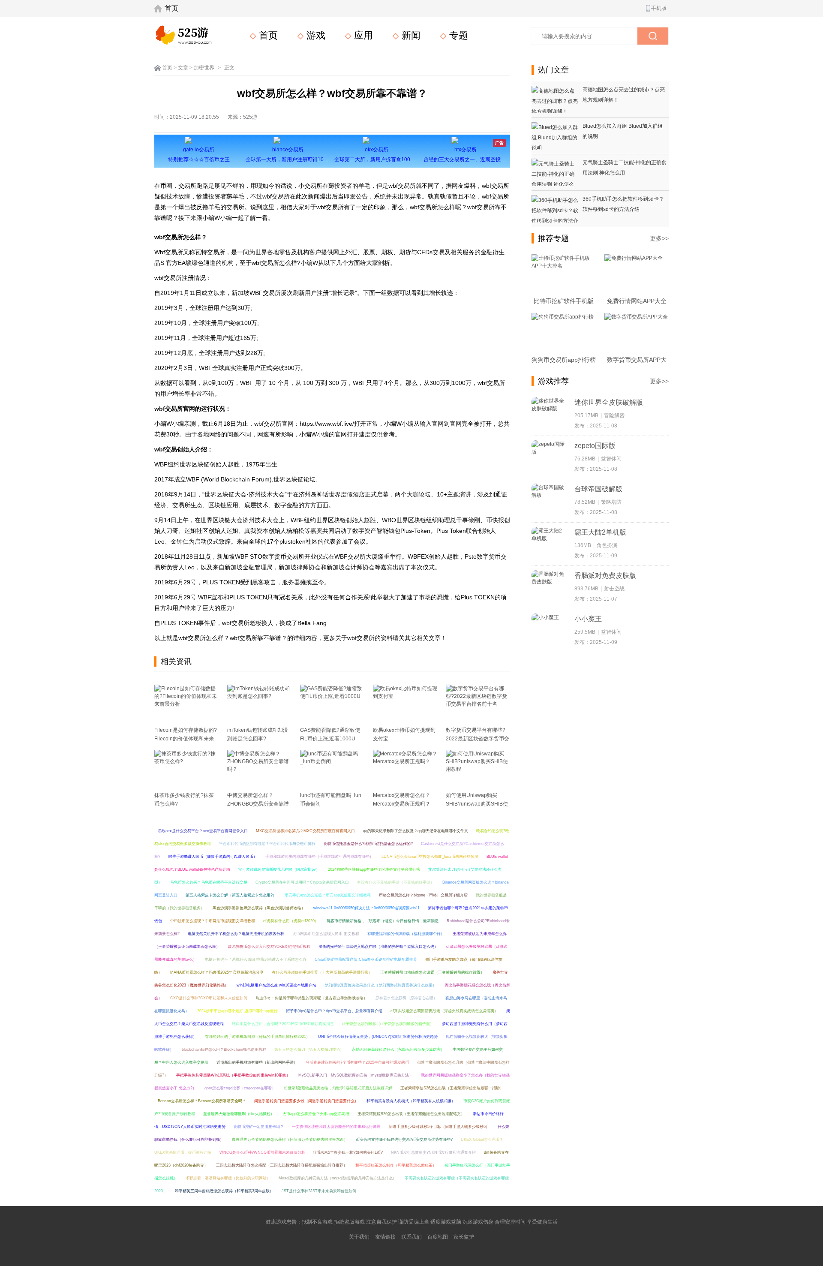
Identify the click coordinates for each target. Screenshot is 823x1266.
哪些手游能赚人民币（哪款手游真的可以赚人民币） (212, 856)
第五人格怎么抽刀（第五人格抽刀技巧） (309, 1049)
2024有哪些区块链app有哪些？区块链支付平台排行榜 (374, 869)
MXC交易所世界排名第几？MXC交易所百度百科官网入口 (305, 831)
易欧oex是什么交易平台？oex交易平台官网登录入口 (203, 831)
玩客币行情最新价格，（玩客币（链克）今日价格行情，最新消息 (383, 921)
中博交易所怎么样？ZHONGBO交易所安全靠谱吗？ (258, 803)
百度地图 (437, 1237)
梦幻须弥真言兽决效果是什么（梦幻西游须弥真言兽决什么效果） (380, 985)
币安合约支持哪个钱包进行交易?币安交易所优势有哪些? (404, 1139)
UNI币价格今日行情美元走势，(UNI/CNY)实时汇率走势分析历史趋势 (378, 1036)
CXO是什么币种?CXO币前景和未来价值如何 (208, 998)
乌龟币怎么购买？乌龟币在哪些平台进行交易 (208, 882)
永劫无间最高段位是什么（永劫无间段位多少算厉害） (398, 1049)
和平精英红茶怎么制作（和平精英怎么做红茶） (395, 1165)
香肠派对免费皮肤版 (605, 575)
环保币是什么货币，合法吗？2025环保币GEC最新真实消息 (283, 1024)
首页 (171, 8)
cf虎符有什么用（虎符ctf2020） (290, 921)
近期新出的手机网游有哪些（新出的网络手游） (256, 1062)
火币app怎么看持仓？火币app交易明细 (315, 1114)
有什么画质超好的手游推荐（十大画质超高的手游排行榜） (322, 972)
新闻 (410, 35)
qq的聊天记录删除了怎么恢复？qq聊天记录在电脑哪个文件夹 (415, 831)
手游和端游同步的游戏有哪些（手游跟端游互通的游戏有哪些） (319, 856)
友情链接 (385, 1237)
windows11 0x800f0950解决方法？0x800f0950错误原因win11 (366, 908)
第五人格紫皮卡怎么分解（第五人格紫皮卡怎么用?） (231, 895)
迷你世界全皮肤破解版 (608, 402)
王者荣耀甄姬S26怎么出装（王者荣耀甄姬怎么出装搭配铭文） (411, 1114)
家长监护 (464, 1237)
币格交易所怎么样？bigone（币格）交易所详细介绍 (423, 895)
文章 (183, 68)
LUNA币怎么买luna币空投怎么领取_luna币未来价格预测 (429, 856)
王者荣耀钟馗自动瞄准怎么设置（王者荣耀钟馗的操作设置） (432, 972)
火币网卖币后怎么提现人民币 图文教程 (325, 934)
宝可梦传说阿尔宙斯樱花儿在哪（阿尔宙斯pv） (279, 869)
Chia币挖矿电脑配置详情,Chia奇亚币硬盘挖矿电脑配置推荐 (366, 959)
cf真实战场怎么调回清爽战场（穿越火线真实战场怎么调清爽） (444, 1011)
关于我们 (359, 1237)
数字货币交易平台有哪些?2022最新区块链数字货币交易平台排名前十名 (477, 738)
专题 (457, 35)
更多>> (659, 238)
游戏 (314, 35)
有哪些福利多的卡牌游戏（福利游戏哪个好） (406, 934)
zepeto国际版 (595, 445)
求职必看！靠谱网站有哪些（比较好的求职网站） (228, 1178)
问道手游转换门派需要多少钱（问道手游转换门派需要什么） (306, 1101)
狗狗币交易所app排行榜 (564, 359)
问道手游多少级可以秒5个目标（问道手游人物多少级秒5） (439, 1127)
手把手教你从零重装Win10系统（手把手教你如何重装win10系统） (233, 1075)
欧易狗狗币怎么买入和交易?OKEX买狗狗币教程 (269, 946)
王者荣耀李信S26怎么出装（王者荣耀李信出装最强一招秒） (452, 1088)
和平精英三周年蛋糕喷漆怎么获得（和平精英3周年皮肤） (224, 1191)
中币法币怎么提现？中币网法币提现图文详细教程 (212, 921)
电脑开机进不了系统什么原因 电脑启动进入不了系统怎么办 (255, 959)
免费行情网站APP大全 (637, 301)
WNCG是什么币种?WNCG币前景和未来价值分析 (262, 1152)
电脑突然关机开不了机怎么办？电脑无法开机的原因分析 (236, 934)
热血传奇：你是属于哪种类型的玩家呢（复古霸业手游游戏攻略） (311, 998)
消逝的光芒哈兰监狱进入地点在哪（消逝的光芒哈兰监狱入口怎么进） (378, 946)
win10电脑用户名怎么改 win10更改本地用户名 (276, 985)
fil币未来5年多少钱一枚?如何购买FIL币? (348, 1152)
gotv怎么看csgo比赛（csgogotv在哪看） (240, 1088)
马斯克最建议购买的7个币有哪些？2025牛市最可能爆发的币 (357, 1062)
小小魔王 (588, 618)
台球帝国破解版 (598, 489)
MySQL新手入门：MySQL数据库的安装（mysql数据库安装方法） (355, 1075)
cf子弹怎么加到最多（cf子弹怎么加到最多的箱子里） (388, 1024)
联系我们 (411, 1237)
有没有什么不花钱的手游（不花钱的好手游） (395, 882)
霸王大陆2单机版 (600, 532)
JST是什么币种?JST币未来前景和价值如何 (319, 1191)
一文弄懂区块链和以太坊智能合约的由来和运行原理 (336, 1127)
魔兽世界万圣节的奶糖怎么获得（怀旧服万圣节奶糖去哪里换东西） (290, 1139)
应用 (362, 35)
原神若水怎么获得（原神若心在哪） (406, 998)
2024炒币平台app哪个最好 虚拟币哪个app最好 (237, 1011)
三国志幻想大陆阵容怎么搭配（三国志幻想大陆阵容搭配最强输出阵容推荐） (281, 1165)
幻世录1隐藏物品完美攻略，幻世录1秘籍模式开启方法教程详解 (338, 1088)
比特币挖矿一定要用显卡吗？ (259, 1127)
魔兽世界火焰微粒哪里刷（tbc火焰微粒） (238, 1114)
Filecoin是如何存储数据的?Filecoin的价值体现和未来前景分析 (185, 738)
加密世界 (204, 68)
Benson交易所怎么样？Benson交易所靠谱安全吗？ (202, 1101)
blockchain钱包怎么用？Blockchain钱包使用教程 (224, 1049)
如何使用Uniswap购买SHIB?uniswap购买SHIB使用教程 (477, 803)
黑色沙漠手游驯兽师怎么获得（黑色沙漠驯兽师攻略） (259, 908)
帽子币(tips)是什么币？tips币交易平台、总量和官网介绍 (334, 1011)
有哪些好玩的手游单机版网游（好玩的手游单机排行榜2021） (257, 1036)
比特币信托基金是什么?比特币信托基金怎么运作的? (368, 844)
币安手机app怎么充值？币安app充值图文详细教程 (328, 895)
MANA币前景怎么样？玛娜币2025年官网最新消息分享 (217, 972)
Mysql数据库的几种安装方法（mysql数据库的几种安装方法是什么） (337, 1178)
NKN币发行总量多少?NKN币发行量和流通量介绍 (433, 1152)
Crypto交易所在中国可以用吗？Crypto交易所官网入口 (302, 882)
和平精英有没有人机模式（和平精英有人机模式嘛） (410, 1101)
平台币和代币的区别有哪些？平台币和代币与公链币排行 (267, 844)
